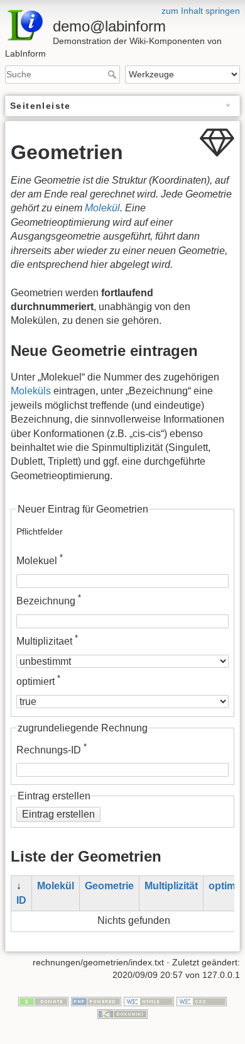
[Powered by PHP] (96, 1001)
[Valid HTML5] (149, 1001)
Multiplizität (171, 885)
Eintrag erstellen (58, 814)
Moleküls (31, 391)
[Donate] (43, 1001)
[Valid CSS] (202, 1001)
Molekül (102, 208)
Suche (113, 74)
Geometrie (109, 885)
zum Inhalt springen (200, 11)
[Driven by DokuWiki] (122, 1013)
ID (21, 900)
